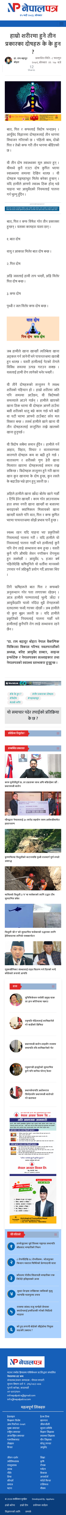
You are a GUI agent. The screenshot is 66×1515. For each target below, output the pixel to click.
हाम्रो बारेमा (10, 1505)
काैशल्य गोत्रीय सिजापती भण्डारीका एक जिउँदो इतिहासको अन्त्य (35, 1277)
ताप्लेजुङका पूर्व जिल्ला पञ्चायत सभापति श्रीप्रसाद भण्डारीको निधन (35, 1245)
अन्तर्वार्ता (44, 1477)
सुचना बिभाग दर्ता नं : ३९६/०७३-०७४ (24, 1384)
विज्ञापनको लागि (12, 1512)
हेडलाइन (11, 1417)
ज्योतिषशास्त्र (13, 1461)
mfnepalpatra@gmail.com (21, 1395)
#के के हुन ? (15, 694)
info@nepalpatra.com (19, 1399)
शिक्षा (42, 1457)
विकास (43, 1473)
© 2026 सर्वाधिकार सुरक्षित (16, 1499)
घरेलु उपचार (45, 1443)
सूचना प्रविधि (46, 1428)
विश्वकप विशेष (13, 1420)
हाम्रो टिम (24, 1505)
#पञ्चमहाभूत (33, 698)
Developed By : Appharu (43, 1499)
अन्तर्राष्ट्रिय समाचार (15, 1436)
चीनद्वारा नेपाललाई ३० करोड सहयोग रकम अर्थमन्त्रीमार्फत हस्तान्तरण (32, 822)
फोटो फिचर (45, 1481)
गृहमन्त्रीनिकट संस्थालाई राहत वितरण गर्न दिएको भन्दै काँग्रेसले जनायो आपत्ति (30, 971)
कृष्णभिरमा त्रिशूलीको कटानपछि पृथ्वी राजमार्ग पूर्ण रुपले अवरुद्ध (32, 859)
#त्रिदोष (13, 698)
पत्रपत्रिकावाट (13, 1440)
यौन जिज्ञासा (46, 1440)
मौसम (42, 1488)
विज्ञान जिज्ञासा (47, 1432)
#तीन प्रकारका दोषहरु (42, 694)
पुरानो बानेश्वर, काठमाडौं (18, 1388)
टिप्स (9, 1477)
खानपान (44, 1420)
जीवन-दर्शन (12, 1457)
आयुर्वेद (43, 1447)
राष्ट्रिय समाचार (13, 1432)
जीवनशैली (45, 1424)
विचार (10, 1447)
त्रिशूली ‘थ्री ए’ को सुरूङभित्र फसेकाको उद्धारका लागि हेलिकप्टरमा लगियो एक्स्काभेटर (30, 934)
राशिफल (44, 1484)
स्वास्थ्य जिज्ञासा (47, 1436)
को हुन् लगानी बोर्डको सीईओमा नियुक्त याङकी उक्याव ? (35, 1328)
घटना (9, 1488)
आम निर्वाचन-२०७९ (16, 1424)
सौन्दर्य (10, 1481)
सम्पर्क (28, 1512)
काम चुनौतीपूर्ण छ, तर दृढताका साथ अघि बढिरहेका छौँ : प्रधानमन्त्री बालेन (31, 784)
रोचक (43, 1465)
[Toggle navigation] (61, 23)
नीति (9, 1473)
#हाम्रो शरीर (15, 702)
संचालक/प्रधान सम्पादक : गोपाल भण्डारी (25, 1380)
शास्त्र (9, 1469)
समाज (10, 1484)
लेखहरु (10, 1443)
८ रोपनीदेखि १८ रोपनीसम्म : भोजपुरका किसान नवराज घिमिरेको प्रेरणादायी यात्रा (36, 1261)
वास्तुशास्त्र (11, 1465)
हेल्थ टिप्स (44, 1417)
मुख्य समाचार (13, 1428)
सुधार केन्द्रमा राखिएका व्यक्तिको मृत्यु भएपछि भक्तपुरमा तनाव (35, 1293)
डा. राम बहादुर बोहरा (20, 60)
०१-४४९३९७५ (13, 1392)
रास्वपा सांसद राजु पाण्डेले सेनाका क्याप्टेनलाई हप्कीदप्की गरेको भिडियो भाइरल (34, 1311)
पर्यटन (43, 1469)
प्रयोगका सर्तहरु (40, 1505)
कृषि (42, 1461)
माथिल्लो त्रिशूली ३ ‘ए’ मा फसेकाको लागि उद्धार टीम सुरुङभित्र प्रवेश (29, 897)
